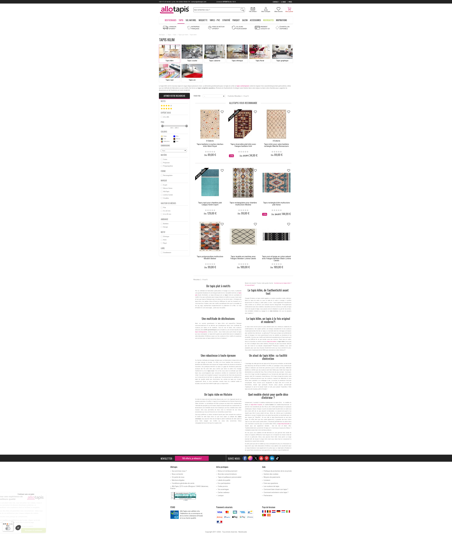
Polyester (166, 163)
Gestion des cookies (271, 474)
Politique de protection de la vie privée (278, 471)
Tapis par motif (183, 35)
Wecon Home (167, 188)
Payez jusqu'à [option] (224, 2)
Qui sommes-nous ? (179, 471)
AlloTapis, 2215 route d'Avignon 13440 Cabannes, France (189, 487)
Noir (177, 141)
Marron (178, 138)
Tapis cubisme (214, 61)
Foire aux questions (271, 483)
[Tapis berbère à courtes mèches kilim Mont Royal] (210, 124)
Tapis (169, 35)
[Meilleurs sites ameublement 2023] (191, 496)
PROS (290, 2)
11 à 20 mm (167, 214)
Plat (164, 207)
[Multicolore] (162, 141)
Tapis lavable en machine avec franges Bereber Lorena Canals (243, 258)
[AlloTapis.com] (174, 10)
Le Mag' (283, 2)
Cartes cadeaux (223, 492)
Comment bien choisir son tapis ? (276, 489)
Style (174, 35)
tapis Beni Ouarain (256, 404)
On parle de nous (178, 477)
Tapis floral (260, 61)
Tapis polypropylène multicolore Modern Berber (210, 258)
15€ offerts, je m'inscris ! (192, 458)
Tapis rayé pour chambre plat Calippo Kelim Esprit (210, 204)
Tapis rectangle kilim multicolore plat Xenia (276, 204)
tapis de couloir (271, 341)
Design (165, 227)
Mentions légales (178, 480)
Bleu (177, 136)
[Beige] (162, 136)
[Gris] (162, 139)
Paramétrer (27, 530)
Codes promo (223, 486)
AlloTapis (162, 35)
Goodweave (167, 252)
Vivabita (166, 198)
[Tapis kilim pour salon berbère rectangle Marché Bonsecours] (276, 124)
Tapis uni (192, 80)
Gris (164, 138)
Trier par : (197, 95)
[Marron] (174, 139)
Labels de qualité (224, 480)
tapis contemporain (243, 86)
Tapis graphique (282, 61)
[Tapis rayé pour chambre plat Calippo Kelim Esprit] (210, 183)
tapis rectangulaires (201, 332)
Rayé (165, 243)
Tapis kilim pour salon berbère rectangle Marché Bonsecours (276, 145)
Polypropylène (168, 166)
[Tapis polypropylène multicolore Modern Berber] (210, 236)
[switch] (8, 528)
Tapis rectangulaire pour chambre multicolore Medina (243, 204)
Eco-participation (224, 483)
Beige (165, 136)
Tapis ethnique (237, 61)
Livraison (267, 480)
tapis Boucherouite (283, 423)
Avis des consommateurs (227, 474)
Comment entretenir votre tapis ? (276, 492)
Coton (165, 159)
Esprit (165, 185)
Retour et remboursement (227, 471)
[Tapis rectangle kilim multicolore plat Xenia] (276, 183)
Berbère (165, 224)
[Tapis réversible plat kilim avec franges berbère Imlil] (243, 124)
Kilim (165, 240)
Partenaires (268, 495)
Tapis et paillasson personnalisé (229, 477)
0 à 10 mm (166, 211)
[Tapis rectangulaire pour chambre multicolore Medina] (243, 183)
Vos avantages (223, 489)
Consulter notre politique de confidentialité (32, 517)
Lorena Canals (168, 195)
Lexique (221, 495)
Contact (276, 2)
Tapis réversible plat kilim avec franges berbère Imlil (243, 145)
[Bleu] (174, 136)
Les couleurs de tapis (271, 486)
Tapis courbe (192, 61)
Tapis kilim (169, 61)
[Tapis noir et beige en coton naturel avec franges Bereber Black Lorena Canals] (276, 236)
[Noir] (174, 141)
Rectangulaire (167, 175)
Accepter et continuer (52, 530)
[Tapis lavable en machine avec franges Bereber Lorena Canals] (243, 236)
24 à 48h (166, 117)
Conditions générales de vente (183, 483)
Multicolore (166, 141)
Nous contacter (177, 474)
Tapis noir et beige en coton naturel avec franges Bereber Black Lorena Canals (276, 259)
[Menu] (11, 522)
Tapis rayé (170, 80)
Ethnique (166, 236)
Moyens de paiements (272, 477)
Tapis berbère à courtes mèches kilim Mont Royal (210, 145)
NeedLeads (242, 532)
